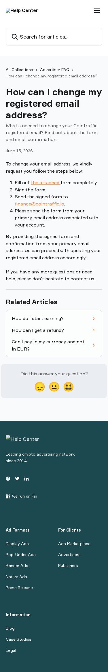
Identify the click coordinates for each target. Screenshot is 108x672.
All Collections (19, 69)
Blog (10, 628)
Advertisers (69, 554)
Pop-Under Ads (21, 554)
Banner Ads (17, 565)
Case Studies (18, 639)
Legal (11, 650)
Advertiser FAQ (54, 69)
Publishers (68, 565)
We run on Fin (24, 496)
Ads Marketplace (74, 543)
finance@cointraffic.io (39, 204)
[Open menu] (97, 10)
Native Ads (16, 576)
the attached (45, 182)
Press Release (19, 587)
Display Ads (17, 543)
